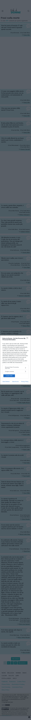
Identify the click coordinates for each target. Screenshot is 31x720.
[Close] (27, 338)
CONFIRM (9, 375)
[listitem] (15, 368)
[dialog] (15, 360)
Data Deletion (6, 381)
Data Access (15, 381)
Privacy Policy (24, 381)
